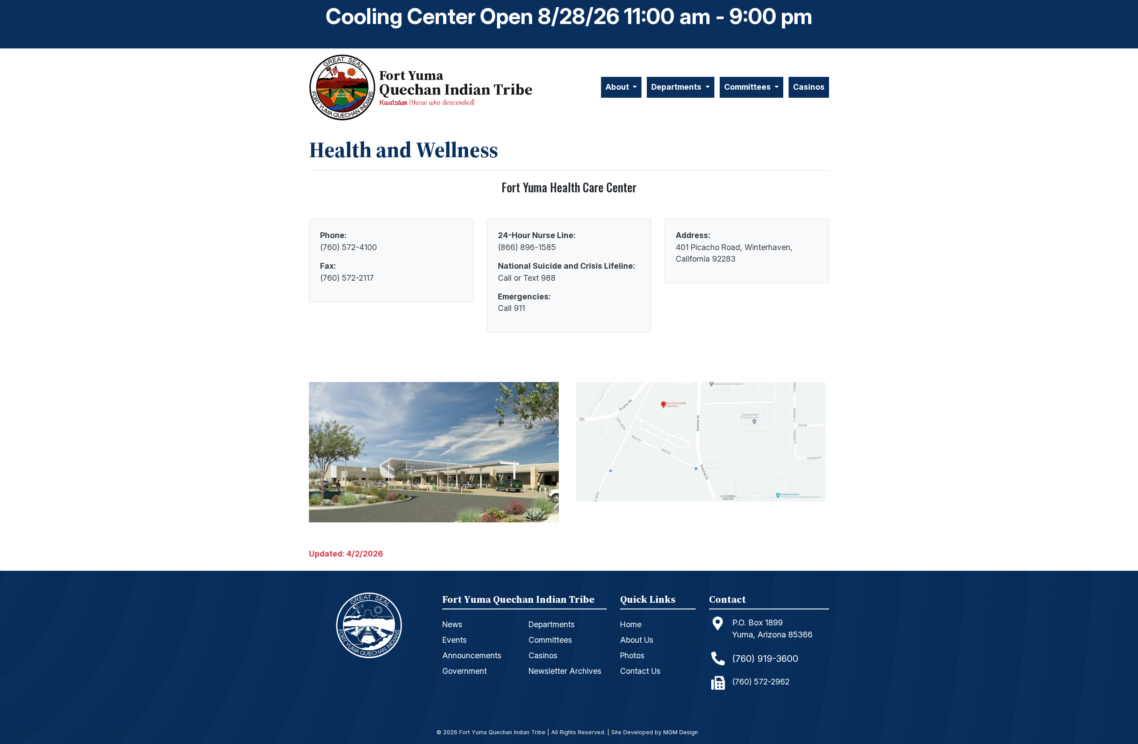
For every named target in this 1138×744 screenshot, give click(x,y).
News (452, 624)
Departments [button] (677, 87)
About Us (636, 640)
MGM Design (680, 733)
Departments (552, 624)
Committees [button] (748, 87)
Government (464, 671)
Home (630, 624)
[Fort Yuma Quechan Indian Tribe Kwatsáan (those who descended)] (344, 87)
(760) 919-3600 (765, 658)
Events (454, 640)
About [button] (618, 87)
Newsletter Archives (565, 671)
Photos (632, 655)
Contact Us (640, 671)
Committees (550, 640)
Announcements (471, 655)
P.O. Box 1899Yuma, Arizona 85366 (772, 628)
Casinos (809, 87)
